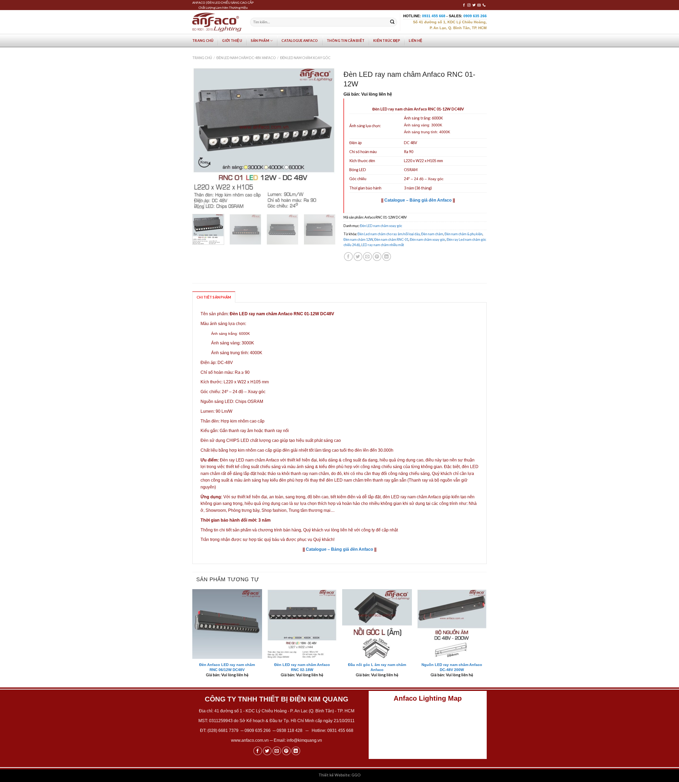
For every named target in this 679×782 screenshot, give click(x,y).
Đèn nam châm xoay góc (427, 239)
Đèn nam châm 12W (358, 239)
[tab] (213, 297)
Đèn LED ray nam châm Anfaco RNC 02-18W (302, 667)
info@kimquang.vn (304, 740)
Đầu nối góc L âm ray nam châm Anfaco (377, 667)
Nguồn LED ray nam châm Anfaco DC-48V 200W (451, 667)
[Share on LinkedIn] (386, 256)
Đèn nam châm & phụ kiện (463, 234)
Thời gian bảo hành (365, 188)
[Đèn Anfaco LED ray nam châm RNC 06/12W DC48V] (227, 624)
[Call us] (484, 5)
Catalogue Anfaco (299, 40)
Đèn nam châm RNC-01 (391, 239)
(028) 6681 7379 (223, 730)
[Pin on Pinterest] (377, 256)
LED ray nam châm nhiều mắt (382, 245)
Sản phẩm (260, 40)
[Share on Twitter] (358, 256)
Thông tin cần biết (346, 40)
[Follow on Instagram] (469, 5)
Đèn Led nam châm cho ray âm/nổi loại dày (389, 234)
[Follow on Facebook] (463, 5)
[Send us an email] (479, 5)
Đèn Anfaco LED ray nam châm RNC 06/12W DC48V (227, 667)
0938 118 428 (289, 730)
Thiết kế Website (334, 775)
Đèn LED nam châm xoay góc (305, 58)
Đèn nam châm (432, 234)
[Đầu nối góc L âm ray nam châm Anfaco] (377, 624)
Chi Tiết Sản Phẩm (214, 297)
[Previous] (202, 138)
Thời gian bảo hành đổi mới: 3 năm (236, 520)
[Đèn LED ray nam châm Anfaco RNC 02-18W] (302, 624)
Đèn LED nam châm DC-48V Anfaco (246, 58)
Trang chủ (202, 40)
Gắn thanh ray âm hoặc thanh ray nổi (254, 430)
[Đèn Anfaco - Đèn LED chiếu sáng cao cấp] (217, 22)
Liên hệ (415, 40)
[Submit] (392, 22)
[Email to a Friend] (367, 256)
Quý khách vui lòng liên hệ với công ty (339, 530)
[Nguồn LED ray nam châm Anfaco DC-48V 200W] (452, 624)
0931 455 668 (340, 730)
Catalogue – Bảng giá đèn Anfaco (418, 200)
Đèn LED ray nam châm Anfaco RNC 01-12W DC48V (282, 314)
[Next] (326, 138)
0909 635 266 (258, 730)
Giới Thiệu (232, 40)
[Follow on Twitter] (474, 5)
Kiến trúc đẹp (386, 40)
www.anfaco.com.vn (250, 740)
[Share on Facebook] (348, 256)
